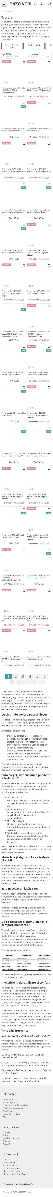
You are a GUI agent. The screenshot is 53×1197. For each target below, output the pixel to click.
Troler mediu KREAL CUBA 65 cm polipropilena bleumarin (13, 211)
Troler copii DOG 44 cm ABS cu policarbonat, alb (14, 414)
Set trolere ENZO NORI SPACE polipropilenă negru (38, 658)
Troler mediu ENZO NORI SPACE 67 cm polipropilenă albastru (37, 252)
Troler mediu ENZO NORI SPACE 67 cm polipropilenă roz (39, 170)
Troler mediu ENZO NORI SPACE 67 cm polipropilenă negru (12, 293)
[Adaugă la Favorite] (24, 62)
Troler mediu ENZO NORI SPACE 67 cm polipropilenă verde (37, 618)
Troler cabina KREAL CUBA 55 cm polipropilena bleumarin (38, 455)
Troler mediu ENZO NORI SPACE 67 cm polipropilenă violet (12, 659)
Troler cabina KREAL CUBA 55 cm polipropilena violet (38, 576)
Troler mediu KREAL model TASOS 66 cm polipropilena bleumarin (37, 537)
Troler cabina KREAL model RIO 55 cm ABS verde (39, 130)
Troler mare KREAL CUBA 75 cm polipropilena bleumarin (13, 251)
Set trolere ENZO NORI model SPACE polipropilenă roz (38, 292)
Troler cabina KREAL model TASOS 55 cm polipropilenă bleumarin (37, 374)
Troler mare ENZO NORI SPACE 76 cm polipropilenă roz (14, 170)
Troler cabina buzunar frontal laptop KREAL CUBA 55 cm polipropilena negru (13, 334)
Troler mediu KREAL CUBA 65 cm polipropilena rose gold (13, 455)
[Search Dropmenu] (42, 4)
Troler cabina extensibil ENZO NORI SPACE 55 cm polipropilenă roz (13, 90)
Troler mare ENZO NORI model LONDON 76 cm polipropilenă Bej (14, 618)
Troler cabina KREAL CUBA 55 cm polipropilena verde (13, 373)
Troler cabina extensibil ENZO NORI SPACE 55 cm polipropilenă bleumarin (13, 577)
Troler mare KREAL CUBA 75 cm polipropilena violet (13, 130)
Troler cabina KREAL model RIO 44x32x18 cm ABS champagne (39, 89)
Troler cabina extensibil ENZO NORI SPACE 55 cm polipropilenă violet (38, 334)
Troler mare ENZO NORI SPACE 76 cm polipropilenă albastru (12, 496)
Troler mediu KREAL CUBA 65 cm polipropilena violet (38, 211)
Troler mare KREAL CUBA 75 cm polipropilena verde (13, 536)
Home (4, 11)
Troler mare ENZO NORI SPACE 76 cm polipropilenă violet (37, 496)
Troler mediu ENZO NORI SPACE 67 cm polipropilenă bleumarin (37, 415)
